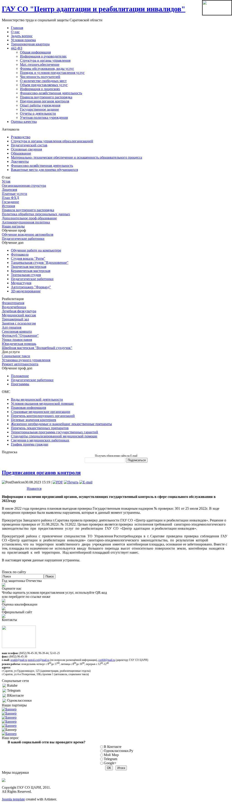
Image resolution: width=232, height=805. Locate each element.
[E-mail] (85, 482)
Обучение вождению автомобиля (27, 234)
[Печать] (71, 482)
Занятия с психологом (19, 323)
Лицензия (9, 190)
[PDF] (58, 482)
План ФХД (10, 198)
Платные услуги (14, 194)
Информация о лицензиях (40, 89)
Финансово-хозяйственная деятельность (51, 93)
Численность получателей (40, 77)
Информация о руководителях (43, 56)
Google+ (110, 763)
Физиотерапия (13, 303)
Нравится (34, 488)
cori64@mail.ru (106, 660)
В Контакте (112, 747)
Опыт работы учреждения (40, 105)
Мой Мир (111, 755)
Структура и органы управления (45, 60)
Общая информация (35, 52)
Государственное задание (39, 109)
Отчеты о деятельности (38, 113)
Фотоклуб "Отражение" (20, 335)
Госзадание (10, 202)
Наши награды (13, 226)
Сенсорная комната (17, 331)
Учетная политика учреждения (44, 117)
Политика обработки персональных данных (36, 214)
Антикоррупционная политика (26, 222)
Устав (6, 181)
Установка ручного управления (26, 360)
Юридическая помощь (19, 344)
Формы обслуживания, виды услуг (47, 68)
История (8, 206)
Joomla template (13, 799)
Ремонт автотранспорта (20, 364)
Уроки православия (17, 340)
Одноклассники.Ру (118, 751)
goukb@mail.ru (18, 660)
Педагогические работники (23, 238)
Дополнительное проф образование (29, 218)
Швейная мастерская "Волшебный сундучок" (37, 348)
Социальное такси (16, 356)
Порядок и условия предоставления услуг (52, 73)
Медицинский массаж (19, 315)
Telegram (110, 759)
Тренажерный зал (15, 319)
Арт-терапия (11, 327)
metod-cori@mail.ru (38, 660)
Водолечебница (14, 307)
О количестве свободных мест (43, 81)
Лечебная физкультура (19, 311)
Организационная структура (24, 185)
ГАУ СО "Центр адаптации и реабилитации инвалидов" (93, 9)
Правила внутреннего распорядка (46, 97)
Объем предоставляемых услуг (44, 85)
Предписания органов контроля (44, 101)
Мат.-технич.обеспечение (39, 64)
